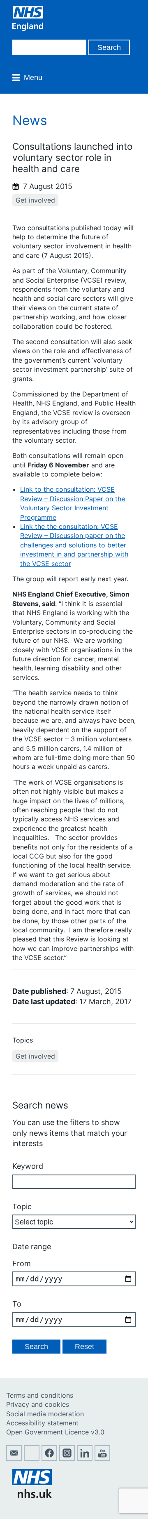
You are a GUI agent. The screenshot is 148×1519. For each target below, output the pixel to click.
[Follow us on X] (31, 1458)
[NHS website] (32, 1495)
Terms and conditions (39, 1395)
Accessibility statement (42, 1423)
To (16, 1304)
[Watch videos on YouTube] (102, 1458)
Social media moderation (45, 1414)
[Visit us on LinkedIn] (84, 1458)
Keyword (27, 1166)
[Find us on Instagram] (67, 1458)
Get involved (35, 200)
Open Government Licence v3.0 (55, 1432)
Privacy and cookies (37, 1404)
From (21, 1263)
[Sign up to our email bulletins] (14, 1458)
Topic (22, 1206)
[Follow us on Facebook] (49, 1458)
